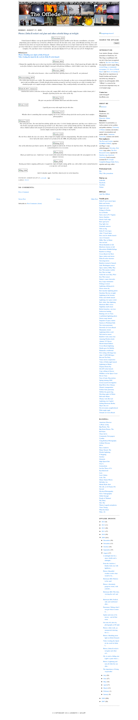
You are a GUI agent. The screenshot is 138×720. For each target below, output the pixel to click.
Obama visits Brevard (106, 399)
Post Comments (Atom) (34, 203)
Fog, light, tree (104, 224)
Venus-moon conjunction (107, 360)
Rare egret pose (104, 222)
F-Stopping (102, 454)
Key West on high (105, 272)
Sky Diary (102, 500)
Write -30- (102, 512)
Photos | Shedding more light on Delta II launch (33, 55)
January (106, 694)
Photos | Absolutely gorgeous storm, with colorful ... (110, 586)
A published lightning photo (108, 316)
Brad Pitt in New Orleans (107, 385)
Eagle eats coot (104, 208)
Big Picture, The (104, 427)
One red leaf (103, 242)
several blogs (103, 67)
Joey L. (101, 464)
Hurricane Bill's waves (106, 304)
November (106, 543)
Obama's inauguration (106, 387)
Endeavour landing (105, 311)
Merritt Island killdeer (106, 343)
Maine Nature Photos (106, 480)
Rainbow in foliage (105, 251)
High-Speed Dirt (104, 461)
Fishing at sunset (104, 284)
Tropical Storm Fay (105, 366)
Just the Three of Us (105, 468)
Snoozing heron (104, 261)
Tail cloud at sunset (105, 334)
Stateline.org (103, 155)
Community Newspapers (107, 436)
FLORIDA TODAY (105, 143)
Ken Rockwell (103, 471)
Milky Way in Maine (105, 240)
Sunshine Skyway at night (107, 293)
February (106, 691)
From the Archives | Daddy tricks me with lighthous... (110, 565)
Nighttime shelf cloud (106, 307)
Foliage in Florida (104, 210)
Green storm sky (104, 288)
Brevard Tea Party (105, 357)
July (104, 675)
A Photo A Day (104, 425)
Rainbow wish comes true (107, 337)
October (106, 547)
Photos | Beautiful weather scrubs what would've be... (110, 573)
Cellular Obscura (104, 443)
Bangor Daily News (112, 162)
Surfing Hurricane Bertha (107, 403)
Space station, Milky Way (107, 268)
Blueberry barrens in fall (107, 247)
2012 (103, 528)
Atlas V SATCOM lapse (106, 355)
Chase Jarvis (103, 434)
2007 (103, 701)
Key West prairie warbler (107, 270)
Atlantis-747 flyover (105, 341)
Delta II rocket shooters (106, 258)
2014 (103, 522)
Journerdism (103, 466)
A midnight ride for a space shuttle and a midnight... (110, 558)
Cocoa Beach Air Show (106, 254)
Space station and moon (106, 256)
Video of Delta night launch (108, 362)
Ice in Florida (103, 212)
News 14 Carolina (112, 72)
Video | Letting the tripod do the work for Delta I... (111, 643)
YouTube (102, 185)
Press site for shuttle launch (107, 235)
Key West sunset (104, 277)
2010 (103, 534)
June (105, 678)
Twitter (101, 187)
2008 (103, 698)
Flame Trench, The (105, 450)
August (105, 553)
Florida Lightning (104, 452)
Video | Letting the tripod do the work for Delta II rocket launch (38, 57)
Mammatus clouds (105, 330)
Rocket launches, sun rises (107, 309)
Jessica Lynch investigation (107, 383)
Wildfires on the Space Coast (108, 373)
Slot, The (102, 503)
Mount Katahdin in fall (106, 245)
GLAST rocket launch (106, 369)
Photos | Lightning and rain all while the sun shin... (110, 663)
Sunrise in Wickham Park (107, 323)
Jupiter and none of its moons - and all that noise (110, 617)
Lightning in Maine (105, 364)
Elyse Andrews (104, 448)
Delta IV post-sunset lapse (107, 201)
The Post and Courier (106, 141)
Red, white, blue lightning (107, 302)
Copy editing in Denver (106, 371)
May (105, 682)
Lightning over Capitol (106, 401)
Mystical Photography (106, 491)
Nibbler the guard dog (106, 392)
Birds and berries (104, 203)
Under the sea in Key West (107, 274)
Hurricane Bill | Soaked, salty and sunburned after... (110, 601)
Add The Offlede (104, 194)
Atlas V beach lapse (105, 233)
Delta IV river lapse (105, 231)
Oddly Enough (104, 496)
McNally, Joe (103, 482)
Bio (100, 171)
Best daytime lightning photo (108, 291)
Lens (100, 473)
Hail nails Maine (104, 396)
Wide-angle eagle (104, 410)
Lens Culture (103, 475)
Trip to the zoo (104, 406)
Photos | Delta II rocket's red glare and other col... (111, 650)
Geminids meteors (105, 226)
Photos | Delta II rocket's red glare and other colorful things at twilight (48, 33)
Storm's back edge (105, 219)
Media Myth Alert (105, 484)
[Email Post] (48, 178)
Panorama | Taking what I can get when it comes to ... (111, 609)
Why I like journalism (106, 173)
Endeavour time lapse (106, 206)
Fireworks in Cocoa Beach (107, 327)
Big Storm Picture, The (106, 429)
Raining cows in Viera (106, 314)
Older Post (94, 199)
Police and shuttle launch (107, 297)
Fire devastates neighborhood (108, 408)
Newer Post (22, 199)
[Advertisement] (42, 195)
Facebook (102, 183)
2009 (103, 537)
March (105, 688)
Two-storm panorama (106, 325)
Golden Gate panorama (106, 389)
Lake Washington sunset (107, 265)
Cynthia (101, 438)
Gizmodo (102, 459)
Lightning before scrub (106, 332)
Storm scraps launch (105, 318)
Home (58, 199)
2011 (103, 531)
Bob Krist (102, 431)
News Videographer (105, 493)
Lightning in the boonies (107, 295)
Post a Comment (23, 192)
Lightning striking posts (106, 286)
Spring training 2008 (105, 380)
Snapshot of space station (107, 320)
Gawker (101, 457)
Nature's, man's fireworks (107, 279)
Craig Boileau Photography (107, 441)
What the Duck (104, 510)
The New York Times (112, 62)
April (105, 685)
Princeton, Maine (104, 118)
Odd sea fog (103, 229)
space (27, 180)
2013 (103, 525)
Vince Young (103, 507)
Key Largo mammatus (106, 281)
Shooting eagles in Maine (107, 394)
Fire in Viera (103, 376)
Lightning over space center (108, 300)
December (106, 540)
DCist (101, 445)
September (107, 550)
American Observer (105, 422)
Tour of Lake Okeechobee (107, 378)
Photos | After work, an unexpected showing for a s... (110, 630)
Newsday (112, 148)
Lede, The (102, 477)
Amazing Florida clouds (106, 339)
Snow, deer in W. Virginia (107, 215)
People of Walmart (105, 498)
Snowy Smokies (104, 217)
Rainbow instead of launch (107, 263)
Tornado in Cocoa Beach (107, 412)
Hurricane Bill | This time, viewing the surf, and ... (111, 594)
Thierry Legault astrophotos (108, 505)
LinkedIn (102, 180)
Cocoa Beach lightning (106, 346)
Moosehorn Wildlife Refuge (108, 249)
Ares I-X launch (104, 238)
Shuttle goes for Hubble (106, 348)
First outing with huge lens (107, 353)
